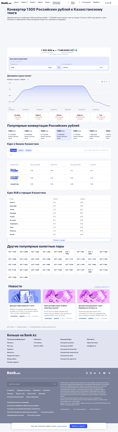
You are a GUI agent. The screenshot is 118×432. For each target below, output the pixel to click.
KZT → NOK (12, 259)
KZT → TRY (92, 259)
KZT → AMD (90, 271)
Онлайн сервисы (13, 362)
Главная (11, 327)
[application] (59, 95)
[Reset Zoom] (107, 82)
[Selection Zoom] (102, 82)
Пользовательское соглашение (18, 402)
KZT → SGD (58, 259)
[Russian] (113, 2)
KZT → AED (46, 252)
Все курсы (13, 150)
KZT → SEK (103, 264)
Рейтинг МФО (38, 346)
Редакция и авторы (23, 390)
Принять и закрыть (78, 426)
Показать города (59, 240)
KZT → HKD (58, 270)
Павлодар (13, 213)
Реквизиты (37, 390)
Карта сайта (31, 393)
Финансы (22, 316)
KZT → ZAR (12, 264)
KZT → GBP (24, 277)
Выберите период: (13, 79)
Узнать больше (62, 426)
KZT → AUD (35, 264)
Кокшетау (13, 231)
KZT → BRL (46, 264)
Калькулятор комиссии (68, 349)
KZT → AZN (12, 277)
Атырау (12, 216)
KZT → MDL (92, 264)
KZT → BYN (69, 264)
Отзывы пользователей (15, 397)
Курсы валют (14, 316)
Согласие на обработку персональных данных (23, 405)
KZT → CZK (12, 270)
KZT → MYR (58, 252)
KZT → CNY (81, 264)
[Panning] (104, 82)
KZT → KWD (68, 253)
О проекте (10, 390)
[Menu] (109, 82)
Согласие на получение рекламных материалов (23, 409)
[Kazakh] (115, 2)
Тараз (11, 227)
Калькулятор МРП (66, 346)
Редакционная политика (15, 415)
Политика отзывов (33, 415)
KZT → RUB (46, 259)
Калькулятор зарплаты (68, 359)
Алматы (12, 202)
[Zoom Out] (100, 82)
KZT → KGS (23, 264)
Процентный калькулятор (69, 352)
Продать (28, 150)
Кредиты (10, 349)
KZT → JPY (80, 270)
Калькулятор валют (67, 343)
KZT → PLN (23, 259)
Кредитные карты (13, 355)
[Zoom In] (97, 82)
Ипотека (10, 346)
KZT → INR (69, 270)
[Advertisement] (59, 34)
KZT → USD (35, 252)
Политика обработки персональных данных (22, 412)
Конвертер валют (22, 327)
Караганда (13, 206)
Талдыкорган (14, 223)
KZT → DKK (35, 270)
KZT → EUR (23, 270)
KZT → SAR (103, 252)
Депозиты (10, 352)
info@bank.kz (91, 346)
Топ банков (37, 343)
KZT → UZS (103, 259)
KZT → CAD (35, 259)
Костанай (13, 220)
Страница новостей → (102, 287)
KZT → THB (81, 259)
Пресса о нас (20, 393)
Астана (12, 209)
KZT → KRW (24, 252)
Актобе (12, 234)
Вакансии (42, 393)
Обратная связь (92, 343)
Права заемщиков (32, 397)
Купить (21, 150)
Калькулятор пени (66, 355)
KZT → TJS (69, 259)
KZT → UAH (104, 270)
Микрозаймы (11, 359)
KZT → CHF (12, 252)
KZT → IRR (80, 252)
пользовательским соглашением (70, 401)
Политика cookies (47, 412)
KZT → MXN (90, 253)
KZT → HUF (58, 264)
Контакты (46, 390)
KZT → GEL (46, 270)
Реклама (10, 393)
